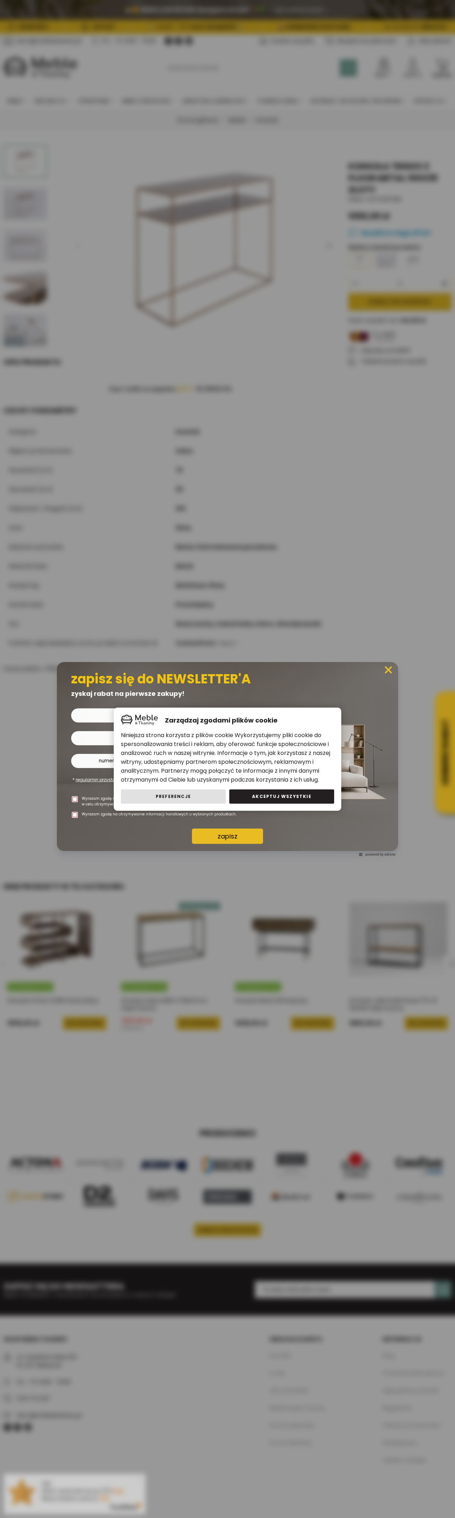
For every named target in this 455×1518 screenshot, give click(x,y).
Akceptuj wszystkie (281, 796)
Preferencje (173, 796)
